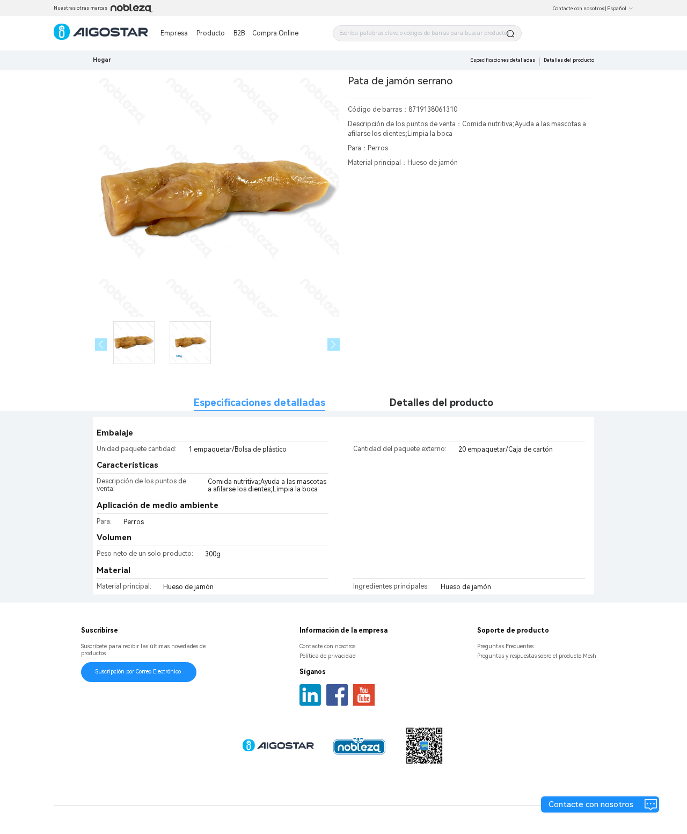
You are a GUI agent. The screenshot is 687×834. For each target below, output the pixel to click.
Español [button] (616, 8)
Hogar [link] (102, 59)
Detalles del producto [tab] (441, 402)
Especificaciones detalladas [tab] (259, 402)
